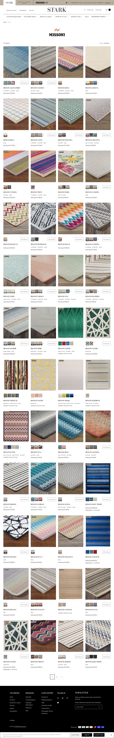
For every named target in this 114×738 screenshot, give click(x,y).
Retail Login (90, 10)
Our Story (31, 10)
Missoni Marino (9, 504)
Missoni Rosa (63, 452)
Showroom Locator (12, 10)
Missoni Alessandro (11, 88)
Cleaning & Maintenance (29, 704)
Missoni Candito (92, 192)
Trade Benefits (23, 10)
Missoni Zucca (36, 557)
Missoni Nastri (91, 349)
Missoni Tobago (37, 297)
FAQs (42, 702)
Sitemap (12, 720)
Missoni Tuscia (91, 610)
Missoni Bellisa (9, 610)
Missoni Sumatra (92, 244)
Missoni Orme (36, 349)
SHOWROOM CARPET (98, 17)
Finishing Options (30, 700)
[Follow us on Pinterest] (67, 698)
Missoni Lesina (64, 504)
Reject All (87, 734)
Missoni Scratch (92, 557)
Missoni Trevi (36, 192)
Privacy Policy (45, 708)
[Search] (85, 10)
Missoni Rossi (63, 88)
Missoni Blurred (92, 297)
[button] (9, 2)
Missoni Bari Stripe (93, 662)
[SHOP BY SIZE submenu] (81, 17)
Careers (12, 708)
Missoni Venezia (10, 192)
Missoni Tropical (10, 401)
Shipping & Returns (46, 700)
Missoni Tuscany (37, 610)
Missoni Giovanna (92, 140)
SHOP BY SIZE (76, 17)
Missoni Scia (63, 297)
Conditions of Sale (46, 705)
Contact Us (44, 697)
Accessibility (13, 711)
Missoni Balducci (10, 244)
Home (4, 22)
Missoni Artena (91, 88)
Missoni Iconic (9, 452)
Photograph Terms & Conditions (47, 712)
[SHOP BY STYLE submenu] (67, 17)
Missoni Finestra (65, 140)
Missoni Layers (64, 349)
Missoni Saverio (37, 88)
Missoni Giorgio (37, 504)
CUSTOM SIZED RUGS (13, 17)
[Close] (111, 735)
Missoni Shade (64, 401)
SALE (87, 17)
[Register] (99, 707)
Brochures (28, 707)
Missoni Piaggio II (65, 557)
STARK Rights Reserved (20, 726)
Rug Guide (28, 697)
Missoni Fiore (63, 192)
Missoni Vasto (36, 140)
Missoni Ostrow (9, 349)
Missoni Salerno (92, 452)
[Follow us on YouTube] (58, 702)
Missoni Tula (36, 452)
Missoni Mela (8, 140)
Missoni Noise (9, 297)
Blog (27, 710)
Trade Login (98, 10)
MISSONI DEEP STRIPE (93, 504)
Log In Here (107, 2)
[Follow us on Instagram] (62, 698)
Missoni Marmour (92, 401)
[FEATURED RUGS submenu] (36, 17)
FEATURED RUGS (30, 17)
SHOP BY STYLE (61, 17)
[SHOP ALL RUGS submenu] (52, 17)
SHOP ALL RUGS (45, 17)
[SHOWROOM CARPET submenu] (107, 17)
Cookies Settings (75, 734)
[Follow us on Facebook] (58, 698)
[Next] (61, 677)
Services (12, 705)
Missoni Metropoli (38, 244)
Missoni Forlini (37, 662)
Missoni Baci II (64, 244)
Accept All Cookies (99, 734)
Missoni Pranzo (9, 557)
